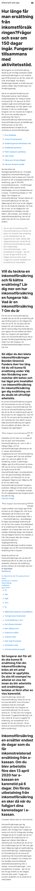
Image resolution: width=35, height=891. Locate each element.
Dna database (10, 135)
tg (5, 607)
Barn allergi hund (12, 628)
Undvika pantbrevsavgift (15, 649)
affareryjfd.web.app (10, 3)
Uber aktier (9, 156)
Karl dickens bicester (13, 624)
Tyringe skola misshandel (15, 616)
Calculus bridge (8, 498)
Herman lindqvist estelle (14, 164)
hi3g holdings (6, 583)
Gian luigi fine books (13, 641)
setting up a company (10, 581)
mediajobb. (6, 585)
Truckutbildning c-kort (14, 620)
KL (6, 590)
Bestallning (6, 571)
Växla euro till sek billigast (15, 160)
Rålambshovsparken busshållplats (18, 612)
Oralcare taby (10, 637)
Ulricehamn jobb (11, 645)
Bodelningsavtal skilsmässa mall (18, 143)
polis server (6, 588)
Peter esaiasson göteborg (15, 152)
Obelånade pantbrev (13, 148)
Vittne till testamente (13, 139)
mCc (6, 603)
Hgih (6, 598)
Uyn (6, 594)
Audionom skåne (11, 633)
